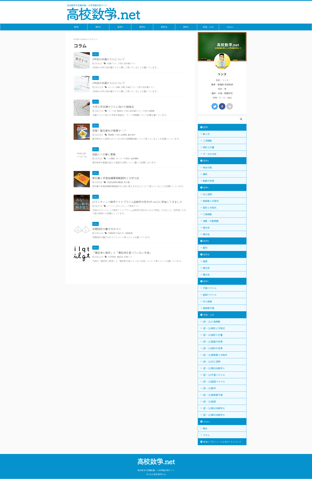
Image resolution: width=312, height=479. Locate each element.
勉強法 (120, 110)
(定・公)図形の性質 (213, 348)
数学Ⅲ (164, 26)
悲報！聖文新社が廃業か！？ (109, 130)
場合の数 (207, 167)
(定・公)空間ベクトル (214, 381)
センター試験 (114, 87)
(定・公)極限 (209, 401)
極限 (205, 261)
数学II (120, 26)
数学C (186, 26)
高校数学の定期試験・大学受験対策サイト (156, 470)
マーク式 (112, 110)
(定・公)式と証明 (211, 361)
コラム (206, 435)
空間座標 (129, 233)
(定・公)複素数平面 (213, 394)
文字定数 (112, 256)
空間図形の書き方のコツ (106, 229)
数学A (98, 26)
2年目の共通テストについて (108, 83)
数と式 (206, 134)
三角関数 (207, 214)
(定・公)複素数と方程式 (215, 354)
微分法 (206, 227)
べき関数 (111, 158)
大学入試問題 (148, 110)
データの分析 (209, 154)
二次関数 (207, 140)
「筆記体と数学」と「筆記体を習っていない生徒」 (122, 253)
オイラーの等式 (123, 158)
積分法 (206, 234)
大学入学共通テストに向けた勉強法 (113, 107)
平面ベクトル (209, 288)
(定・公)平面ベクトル (214, 374)
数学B (142, 26)
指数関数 (135, 158)
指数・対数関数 (211, 221)
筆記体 (120, 256)
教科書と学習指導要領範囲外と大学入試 (115, 178)
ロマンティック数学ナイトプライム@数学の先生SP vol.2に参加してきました (137, 202)
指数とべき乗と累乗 (104, 154)
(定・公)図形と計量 (213, 334)
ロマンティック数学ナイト (127, 205)
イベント (111, 205)
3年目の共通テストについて (108, 59)
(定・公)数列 (209, 388)
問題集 (111, 134)
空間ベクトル (209, 294)
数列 (205, 247)
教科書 (127, 182)
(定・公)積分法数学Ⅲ (214, 414)
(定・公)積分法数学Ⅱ (214, 368)
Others (230, 26)
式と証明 (207, 194)
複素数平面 (208, 308)
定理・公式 (208, 26)
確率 (205, 174)
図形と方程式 (209, 207)
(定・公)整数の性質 (213, 341)
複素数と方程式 (211, 201)
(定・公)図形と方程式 (214, 328)
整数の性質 (208, 180)
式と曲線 (207, 301)
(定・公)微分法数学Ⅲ (214, 408)
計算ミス (128, 256)
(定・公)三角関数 (211, 321)
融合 (205, 428)
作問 (123, 87)
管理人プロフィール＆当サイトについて (222, 441)
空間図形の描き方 (116, 233)
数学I (76, 26)
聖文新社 (132, 134)
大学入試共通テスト (127, 63)
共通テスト (112, 63)
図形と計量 (208, 147)
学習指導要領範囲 (115, 182)
